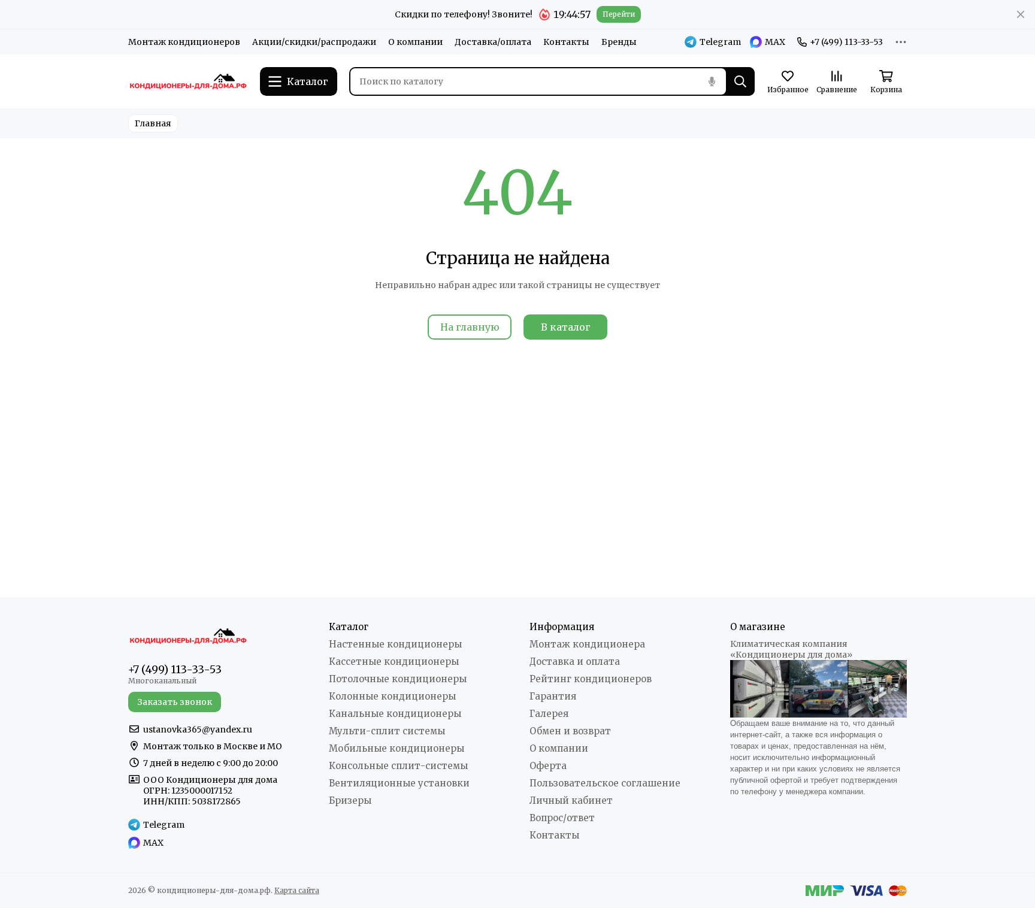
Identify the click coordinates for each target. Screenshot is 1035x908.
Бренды (619, 42)
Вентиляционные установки (399, 783)
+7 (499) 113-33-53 (846, 42)
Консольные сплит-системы (398, 765)
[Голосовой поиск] (711, 81)
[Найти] (740, 81)
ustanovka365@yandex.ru (197, 729)
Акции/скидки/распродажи (314, 42)
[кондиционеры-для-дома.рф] (188, 81)
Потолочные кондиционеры (398, 679)
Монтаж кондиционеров (184, 42)
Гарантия (552, 696)
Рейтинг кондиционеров (590, 679)
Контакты (566, 42)
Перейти (619, 14)
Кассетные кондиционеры (394, 661)
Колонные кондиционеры (392, 696)
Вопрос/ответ (562, 818)
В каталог (566, 327)
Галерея (548, 713)
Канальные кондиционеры (395, 713)
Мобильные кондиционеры (396, 748)
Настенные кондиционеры (395, 644)
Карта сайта (296, 890)
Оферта (548, 765)
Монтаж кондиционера (587, 644)
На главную (470, 327)
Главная (153, 123)
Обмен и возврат (570, 731)
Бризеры (350, 800)
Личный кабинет (571, 800)
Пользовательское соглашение (604, 783)
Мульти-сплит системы (387, 731)
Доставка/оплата (493, 42)
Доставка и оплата (574, 661)
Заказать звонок (174, 702)
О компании (415, 42)
